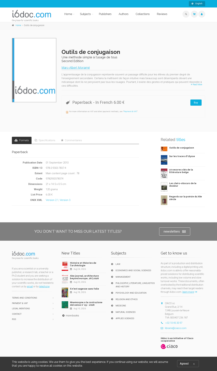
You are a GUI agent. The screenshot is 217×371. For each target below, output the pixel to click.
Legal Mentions (21, 308)
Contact (17, 314)
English (198, 3)
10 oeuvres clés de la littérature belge (181, 171)
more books (72, 315)
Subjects (85, 14)
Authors (124, 14)
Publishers (105, 14)
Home (68, 14)
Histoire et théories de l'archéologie (83, 264)
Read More (197, 84)
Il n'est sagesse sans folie (84, 288)
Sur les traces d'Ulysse (182, 156)
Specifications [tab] (46, 140)
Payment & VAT (130, 111)
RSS (14, 319)
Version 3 (65, 200)
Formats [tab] (24, 140)
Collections (143, 14)
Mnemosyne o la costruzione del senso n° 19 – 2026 (86, 303)
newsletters (172, 231)
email (30, 286)
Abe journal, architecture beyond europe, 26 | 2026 (84, 277)
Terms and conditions (24, 297)
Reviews (162, 14)
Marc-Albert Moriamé (76, 67)
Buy (196, 102)
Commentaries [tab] (73, 140)
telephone (44, 286)
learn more (188, 292)
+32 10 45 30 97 (173, 322)
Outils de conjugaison (181, 147)
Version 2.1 (52, 200)
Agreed (184, 363)
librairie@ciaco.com (175, 328)
